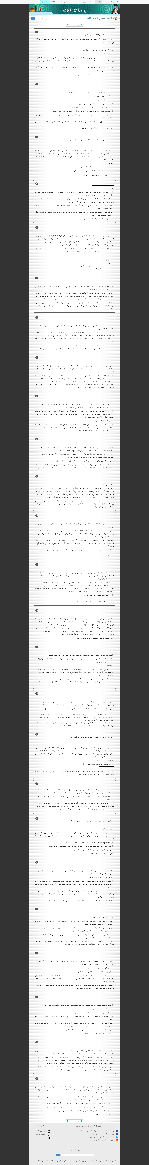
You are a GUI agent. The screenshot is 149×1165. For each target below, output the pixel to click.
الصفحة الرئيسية (114, 2)
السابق (69, 25)
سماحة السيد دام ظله (64, 1161)
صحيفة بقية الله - (40, 1161)
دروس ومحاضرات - (81, 1161)
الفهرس (74, 25)
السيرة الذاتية (106, 2)
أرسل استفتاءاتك (44, 2)
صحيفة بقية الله (54, 2)
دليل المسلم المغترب (67, 2)
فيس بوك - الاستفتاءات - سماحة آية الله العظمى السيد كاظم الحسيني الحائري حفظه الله (97, 1131)
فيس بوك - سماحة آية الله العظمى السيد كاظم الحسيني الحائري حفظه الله (100, 1134)
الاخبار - (46, 1161)
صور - (100, 1161)
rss (46, 1137)
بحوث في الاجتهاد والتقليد (96, 18)
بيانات (75, 2)
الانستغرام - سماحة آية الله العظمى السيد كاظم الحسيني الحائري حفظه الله (100, 1140)
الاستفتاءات (91, 2)
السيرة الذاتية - (105, 1161)
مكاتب (34, 1161)
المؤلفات (99, 2)
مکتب (71, 1161)
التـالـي (79, 25)
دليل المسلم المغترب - (53, 1161)
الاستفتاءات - (89, 1161)
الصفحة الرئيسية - (113, 1161)
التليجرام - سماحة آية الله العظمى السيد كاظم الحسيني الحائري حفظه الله (101, 1137)
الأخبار (60, 2)
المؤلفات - (95, 1161)
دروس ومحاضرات (83, 2)
